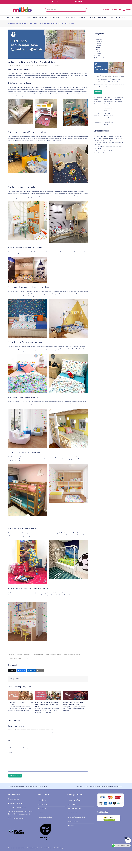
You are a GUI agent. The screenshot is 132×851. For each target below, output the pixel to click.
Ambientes (70, 825)
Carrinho (128, 9)
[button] (12, 670)
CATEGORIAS (54, 17)
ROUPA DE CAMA (68, 17)
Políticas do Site (72, 813)
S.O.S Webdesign (58, 848)
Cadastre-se (41, 813)
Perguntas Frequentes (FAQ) (76, 817)
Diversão (98, 43)
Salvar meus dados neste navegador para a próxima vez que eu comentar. (31, 748)
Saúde (98, 55)
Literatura (99, 53)
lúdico (27, 658)
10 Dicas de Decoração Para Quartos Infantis (28, 23)
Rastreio (107, 9)
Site (9, 740)
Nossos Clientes (72, 821)
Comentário (11, 752)
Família (98, 47)
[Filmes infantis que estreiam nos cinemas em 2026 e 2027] (75, 695)
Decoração (40, 65)
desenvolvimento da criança (72, 654)
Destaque (45, 65)
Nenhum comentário (112, 81)
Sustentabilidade (101, 58)
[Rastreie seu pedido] (103, 10)
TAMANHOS (81, 17)
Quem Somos (71, 804)
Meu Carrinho (42, 808)
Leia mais (98, 92)
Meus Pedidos (42, 804)
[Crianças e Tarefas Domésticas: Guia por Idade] (20, 695)
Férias (98, 49)
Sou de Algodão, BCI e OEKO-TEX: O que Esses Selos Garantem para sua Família (99, 786)
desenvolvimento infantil (16, 658)
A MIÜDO (112, 17)
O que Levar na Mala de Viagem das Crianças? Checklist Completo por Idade (47, 704)
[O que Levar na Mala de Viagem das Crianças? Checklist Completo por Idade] (48, 695)
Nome (10, 733)
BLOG (121, 17)
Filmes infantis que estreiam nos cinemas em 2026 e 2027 (97, 118)
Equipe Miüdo (29, 65)
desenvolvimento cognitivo (53, 654)
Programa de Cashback (45, 817)
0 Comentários (56, 65)
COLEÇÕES (43, 17)
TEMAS (35, 17)
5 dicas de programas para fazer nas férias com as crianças (119, 102)
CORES (91, 17)
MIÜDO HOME (101, 17)
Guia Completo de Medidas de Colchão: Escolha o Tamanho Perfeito (28, 786)
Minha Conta (42, 800)
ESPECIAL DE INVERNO (14, 17)
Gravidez (98, 51)
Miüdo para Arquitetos (74, 808)
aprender (11, 654)
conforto (19, 654)
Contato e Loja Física (73, 800)
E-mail (51, 733)
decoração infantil (38, 654)
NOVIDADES (27, 17)
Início (10, 23)
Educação (99, 45)
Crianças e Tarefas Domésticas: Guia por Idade (109, 136)
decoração (27, 654)
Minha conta (117, 9)
